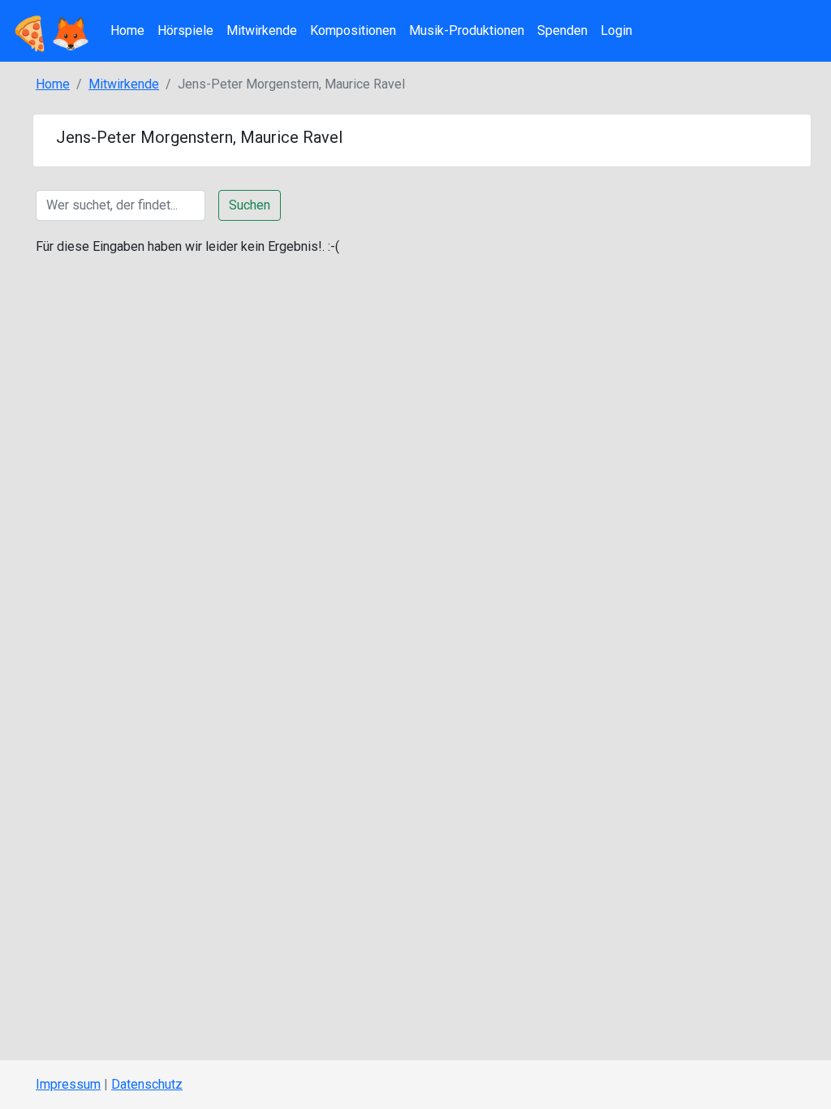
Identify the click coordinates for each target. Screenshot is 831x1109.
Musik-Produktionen (466, 30)
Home (127, 30)
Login (616, 30)
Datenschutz (147, 1084)
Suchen (249, 205)
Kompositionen (353, 30)
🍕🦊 (50, 30)
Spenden (562, 30)
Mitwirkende (261, 30)
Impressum (68, 1084)
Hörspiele (185, 30)
